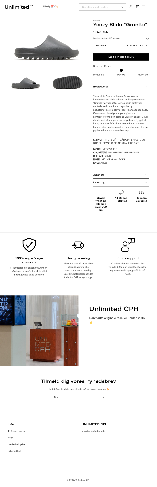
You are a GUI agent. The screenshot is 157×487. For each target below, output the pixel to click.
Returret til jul (14, 450)
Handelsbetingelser (17, 444)
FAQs (10, 437)
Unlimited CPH (82, 480)
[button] (143, 7)
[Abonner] (102, 397)
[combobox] (102, 7)
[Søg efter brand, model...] (122, 7)
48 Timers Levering (16, 431)
